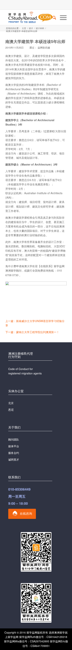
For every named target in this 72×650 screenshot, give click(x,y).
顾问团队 (13, 439)
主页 (24, 28)
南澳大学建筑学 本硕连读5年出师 (35, 41)
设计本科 (40, 28)
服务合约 (13, 453)
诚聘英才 (13, 459)
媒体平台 (13, 446)
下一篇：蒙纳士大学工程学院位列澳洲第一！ (32, 332)
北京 (11, 403)
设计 (31, 28)
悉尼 (11, 409)
